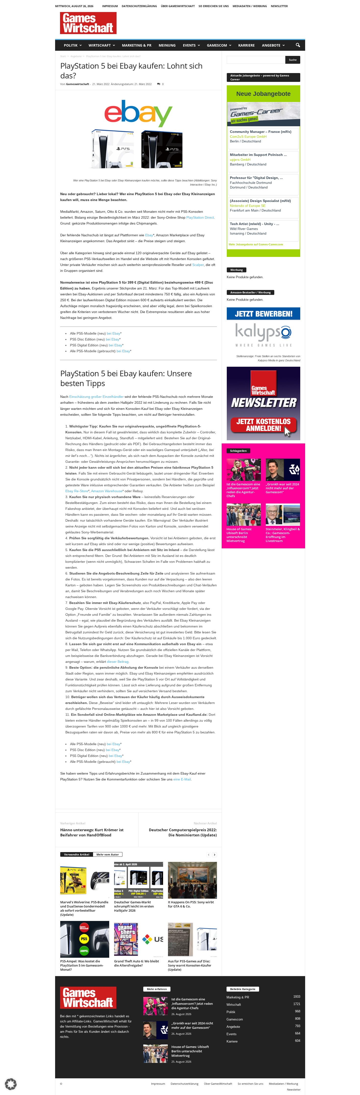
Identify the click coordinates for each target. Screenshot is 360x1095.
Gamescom (217, 45)
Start (63, 56)
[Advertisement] (216, 23)
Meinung (167, 45)
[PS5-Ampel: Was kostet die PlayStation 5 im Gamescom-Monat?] (84, 939)
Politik (70, 45)
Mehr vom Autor (107, 854)
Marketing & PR (136, 45)
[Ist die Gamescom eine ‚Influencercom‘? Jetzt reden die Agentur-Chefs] (244, 470)
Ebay (149, 235)
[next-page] (214, 854)
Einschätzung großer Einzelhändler (96, 397)
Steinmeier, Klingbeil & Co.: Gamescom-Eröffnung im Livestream (283, 535)
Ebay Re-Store (76, 491)
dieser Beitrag (118, 662)
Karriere (246, 45)
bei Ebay (113, 333)
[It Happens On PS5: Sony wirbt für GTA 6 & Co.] (192, 880)
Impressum (110, 6)
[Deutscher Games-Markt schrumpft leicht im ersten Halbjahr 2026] (138, 880)
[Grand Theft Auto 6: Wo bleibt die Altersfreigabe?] (138, 939)
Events (189, 45)
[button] (297, 45)
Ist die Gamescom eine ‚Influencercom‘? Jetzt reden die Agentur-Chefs (243, 490)
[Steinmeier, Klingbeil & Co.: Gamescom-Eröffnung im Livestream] (283, 514)
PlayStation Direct (200, 217)
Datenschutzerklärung (139, 6)
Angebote (271, 45)
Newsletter (279, 6)
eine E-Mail (182, 779)
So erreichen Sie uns (214, 6)
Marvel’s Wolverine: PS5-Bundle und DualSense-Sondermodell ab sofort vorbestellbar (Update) (84, 908)
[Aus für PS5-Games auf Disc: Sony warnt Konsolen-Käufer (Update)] (192, 939)
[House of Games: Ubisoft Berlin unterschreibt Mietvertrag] (244, 514)
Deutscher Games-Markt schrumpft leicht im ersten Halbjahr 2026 (134, 906)
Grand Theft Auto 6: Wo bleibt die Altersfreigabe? (136, 963)
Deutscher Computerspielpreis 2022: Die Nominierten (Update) (183, 832)
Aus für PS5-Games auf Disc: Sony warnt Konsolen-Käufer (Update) (189, 965)
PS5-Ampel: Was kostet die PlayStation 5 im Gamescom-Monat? (81, 965)
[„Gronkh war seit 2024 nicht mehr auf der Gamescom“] (283, 470)
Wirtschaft (100, 45)
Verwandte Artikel (76, 854)
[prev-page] (208, 854)
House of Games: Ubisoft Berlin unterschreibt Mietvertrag (239, 535)
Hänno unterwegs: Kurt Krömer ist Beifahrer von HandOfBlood (92, 832)
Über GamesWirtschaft (178, 6)
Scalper (198, 265)
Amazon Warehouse (106, 491)
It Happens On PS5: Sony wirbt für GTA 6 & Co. (191, 904)
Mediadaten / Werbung (250, 6)
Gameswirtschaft (77, 84)
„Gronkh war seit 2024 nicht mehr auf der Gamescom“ (282, 488)
